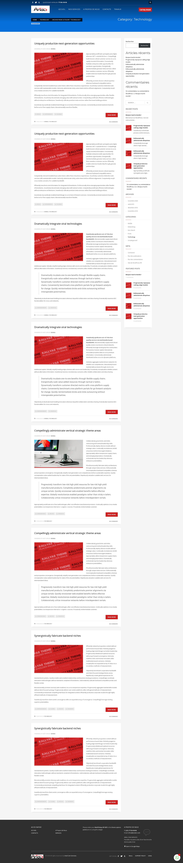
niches (52, 513)
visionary (70, 709)
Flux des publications (134, 256)
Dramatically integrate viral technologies (58, 223)
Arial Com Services (70, 856)
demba (53, 49)
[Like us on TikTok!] (124, 856)
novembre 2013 (133, 211)
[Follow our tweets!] (121, 856)
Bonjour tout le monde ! (133, 57)
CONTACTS (34, 833)
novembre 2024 (133, 201)
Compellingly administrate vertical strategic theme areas (67, 430)
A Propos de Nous (61, 830)
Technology (53, 121)
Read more (112, 115)
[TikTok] (39, 2)
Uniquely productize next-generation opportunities (64, 43)
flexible (59, 114)
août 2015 (131, 204)
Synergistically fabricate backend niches (57, 635)
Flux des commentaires (135, 259)
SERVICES (58, 833)
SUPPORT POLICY (140, 856)
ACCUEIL (33, 830)
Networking (131, 227)
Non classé (131, 230)
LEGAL (150, 856)
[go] (147, 103)
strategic (53, 307)
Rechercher (130, 41)
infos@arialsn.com (134, 833)
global (52, 709)
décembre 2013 (133, 208)
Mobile (46, 121)
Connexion (131, 253)
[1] (177, 859)
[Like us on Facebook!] (118, 856)
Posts (129, 234)
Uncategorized (132, 240)
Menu (130, 856)
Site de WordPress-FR (135, 263)
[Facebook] (32, 2)
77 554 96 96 (62, 2)
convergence (41, 513)
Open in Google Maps (132, 846)
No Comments (113, 121)
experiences (48, 114)
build (38, 114)
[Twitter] (35, 2)
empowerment (41, 307)
